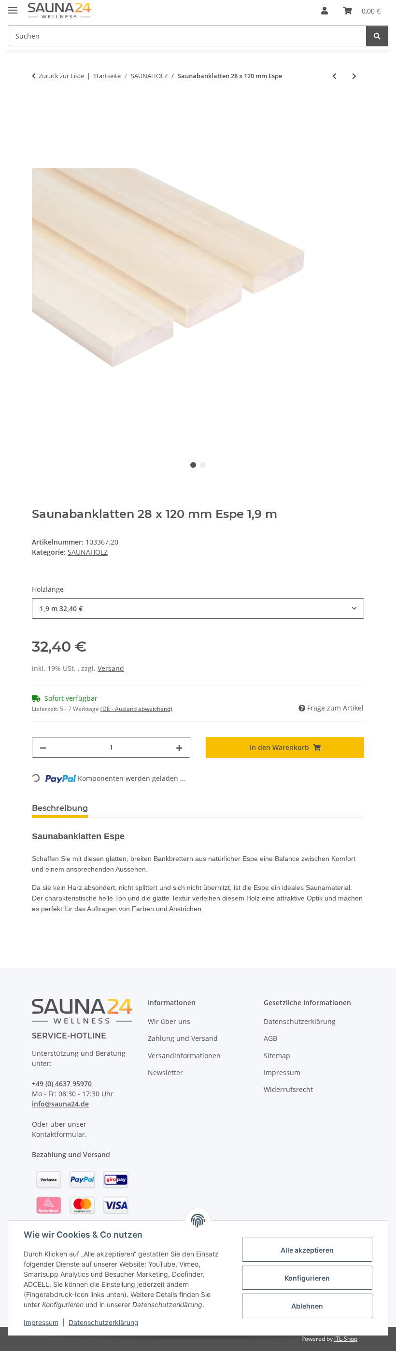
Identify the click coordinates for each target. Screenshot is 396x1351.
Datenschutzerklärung (104, 1322)
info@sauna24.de (60, 1103)
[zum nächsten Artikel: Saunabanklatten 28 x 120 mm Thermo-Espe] (354, 76)
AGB (270, 1038)
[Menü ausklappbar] (12, 6)
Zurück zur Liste (61, 75)
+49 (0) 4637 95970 (62, 1083)
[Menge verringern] (43, 747)
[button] (324, 10)
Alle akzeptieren (307, 1250)
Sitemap (277, 1055)
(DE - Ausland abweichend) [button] (136, 709)
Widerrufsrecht (288, 1089)
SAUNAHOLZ (88, 552)
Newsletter (165, 1072)
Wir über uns (169, 1021)
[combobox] (198, 608)
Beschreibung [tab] (60, 808)
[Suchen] (377, 36)
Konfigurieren (307, 1278)
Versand (111, 668)
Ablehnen (307, 1306)
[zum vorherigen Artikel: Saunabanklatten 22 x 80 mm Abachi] (334, 76)
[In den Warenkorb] (39, 107)
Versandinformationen (184, 1055)
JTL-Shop (345, 1339)
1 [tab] (193, 465)
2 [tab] (203, 465)
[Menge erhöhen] (179, 747)
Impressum (41, 1322)
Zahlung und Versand (183, 1038)
